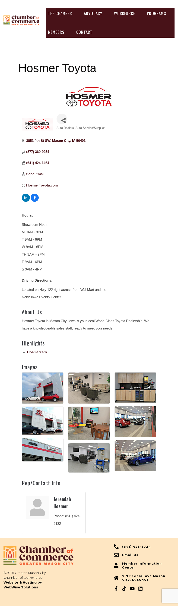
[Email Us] (116, 555)
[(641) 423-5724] (116, 546)
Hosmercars (37, 352)
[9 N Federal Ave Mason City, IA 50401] (116, 577)
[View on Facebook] (35, 200)
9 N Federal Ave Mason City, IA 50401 (143, 578)
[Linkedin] (140, 588)
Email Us (130, 555)
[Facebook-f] (116, 588)
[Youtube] (132, 588)
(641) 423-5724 (136, 546)
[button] (60, 13)
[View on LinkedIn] (26, 200)
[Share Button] (62, 119)
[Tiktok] (124, 588)
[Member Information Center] (116, 565)
